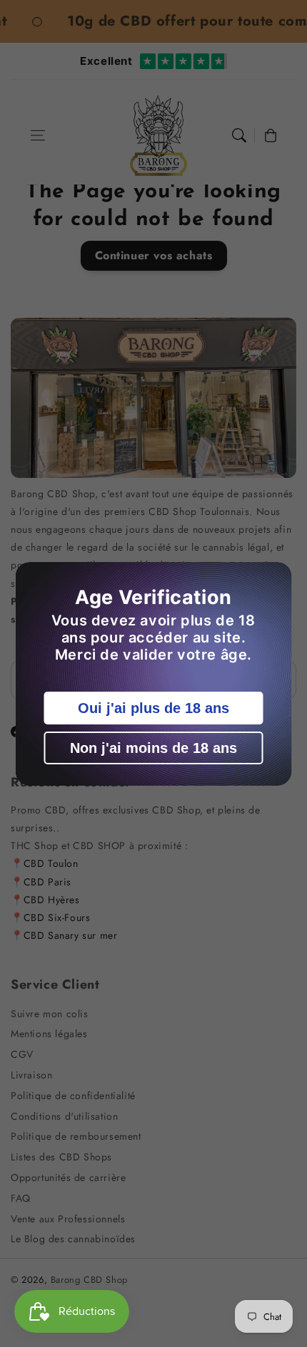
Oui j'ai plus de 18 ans (153, 708)
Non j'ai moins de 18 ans (153, 748)
